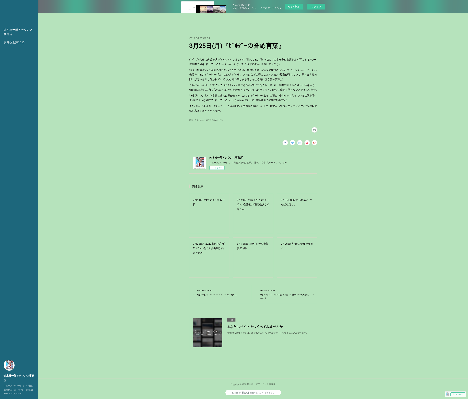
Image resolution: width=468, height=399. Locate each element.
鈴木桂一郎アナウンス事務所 (18, 32)
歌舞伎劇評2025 (14, 42)
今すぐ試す (294, 6)
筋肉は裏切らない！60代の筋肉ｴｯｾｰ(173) (206, 120)
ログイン (316, 6)
